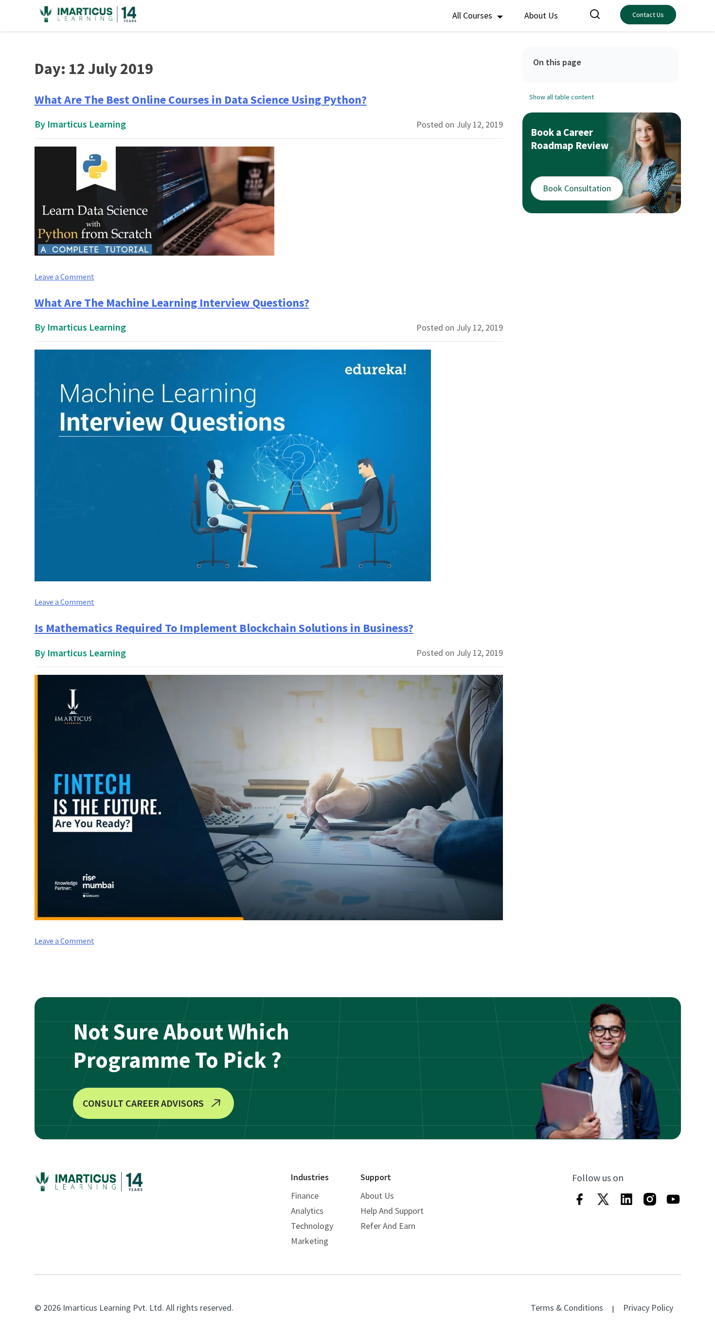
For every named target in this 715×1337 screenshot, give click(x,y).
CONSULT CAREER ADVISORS (143, 1103)
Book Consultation (577, 188)
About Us (541, 15)
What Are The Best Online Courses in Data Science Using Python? (201, 99)
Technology (312, 1225)
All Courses (473, 15)
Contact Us (648, 14)
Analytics (307, 1210)
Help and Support (392, 1210)
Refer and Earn (387, 1225)
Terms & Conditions (567, 1307)
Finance (305, 1195)
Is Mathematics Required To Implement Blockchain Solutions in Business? (224, 627)
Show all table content (561, 96)
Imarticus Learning (86, 124)
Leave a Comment (64, 276)
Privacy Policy (648, 1307)
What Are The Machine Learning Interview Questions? (172, 302)
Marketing (309, 1240)
